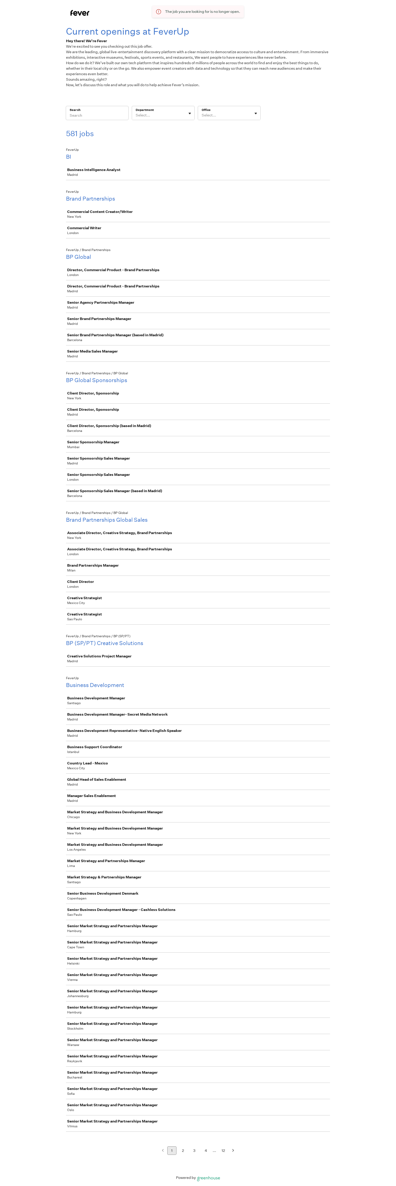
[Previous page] (163, 1151)
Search (75, 110)
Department (145, 110)
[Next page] (233, 1151)
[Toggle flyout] (189, 113)
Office (206, 110)
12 (223, 1150)
